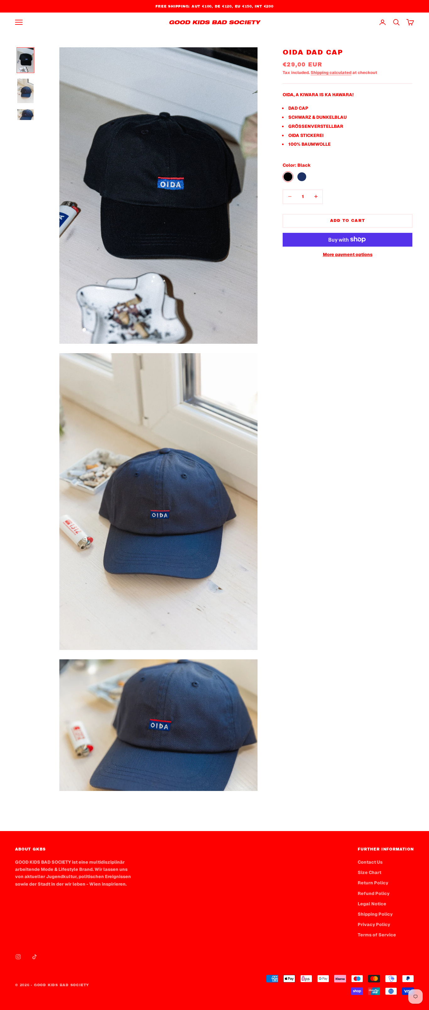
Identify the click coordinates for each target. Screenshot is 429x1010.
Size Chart (369, 872)
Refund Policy (373, 893)
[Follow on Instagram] (18, 957)
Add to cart (347, 220)
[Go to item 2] (25, 91)
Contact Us (370, 862)
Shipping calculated (331, 72)
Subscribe (359, 983)
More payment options (347, 254)
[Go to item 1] (25, 60)
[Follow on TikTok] (34, 957)
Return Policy (373, 883)
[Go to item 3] (25, 115)
